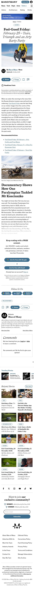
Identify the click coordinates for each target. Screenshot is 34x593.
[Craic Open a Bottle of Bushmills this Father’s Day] (25, 417)
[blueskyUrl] (31, 489)
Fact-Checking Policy (25, 543)
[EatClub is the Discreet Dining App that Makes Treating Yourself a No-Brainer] (25, 393)
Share (7, 79)
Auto (18, 6)
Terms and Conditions (25, 550)
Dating (22, 10)
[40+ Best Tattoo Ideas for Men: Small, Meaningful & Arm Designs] (26, 376)
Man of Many (13, 70)
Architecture (13, 10)
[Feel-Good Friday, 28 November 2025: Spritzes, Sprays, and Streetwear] (8, 438)
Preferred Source (28, 293)
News (3, 6)
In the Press (6, 550)
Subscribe (25, 2)
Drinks (30, 10)
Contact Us (6, 554)
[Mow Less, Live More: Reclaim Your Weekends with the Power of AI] (8, 417)
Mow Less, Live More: (8, 429)
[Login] (31, 2)
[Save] (23, 79)
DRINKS (20, 424)
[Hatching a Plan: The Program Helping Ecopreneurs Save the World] (8, 393)
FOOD (20, 400)
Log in (22, 341)
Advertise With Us (8, 539)
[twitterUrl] (9, 489)
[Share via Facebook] (30, 52)
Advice (3, 10)
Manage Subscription (25, 554)
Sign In (25, 272)
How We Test (6, 558)
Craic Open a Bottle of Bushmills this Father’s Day (24, 429)
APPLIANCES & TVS (7, 424)
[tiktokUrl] (25, 489)
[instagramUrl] (14, 489)
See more (29, 386)
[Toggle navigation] (31, 6)
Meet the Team (7, 543)
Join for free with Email (17, 268)
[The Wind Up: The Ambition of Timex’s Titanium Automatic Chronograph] (5, 376)
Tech (8, 6)
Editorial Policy (23, 535)
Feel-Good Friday (14, 103)
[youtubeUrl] (20, 489)
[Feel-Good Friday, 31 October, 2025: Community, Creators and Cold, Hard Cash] (8, 462)
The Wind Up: (15, 378)
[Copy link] (30, 64)
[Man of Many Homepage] (9, 2)
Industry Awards (7, 546)
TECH (4, 400)
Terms (21, 275)
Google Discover (7, 293)
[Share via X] (30, 56)
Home (14, 21)
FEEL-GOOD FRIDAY (7, 300)
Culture (24, 6)
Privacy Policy (22, 546)
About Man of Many (28, 330)
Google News (18, 293)
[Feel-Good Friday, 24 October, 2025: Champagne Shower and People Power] (25, 462)
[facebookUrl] (3, 489)
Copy (17, 79)
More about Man (5, 330)
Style (13, 6)
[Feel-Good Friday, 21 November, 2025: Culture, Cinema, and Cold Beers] (25, 438)
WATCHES (13, 373)
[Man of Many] (17, 526)
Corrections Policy (24, 539)
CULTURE (17, 25)
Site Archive (22, 558)
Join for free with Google (18, 260)
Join (28, 341)
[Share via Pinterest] (30, 60)
